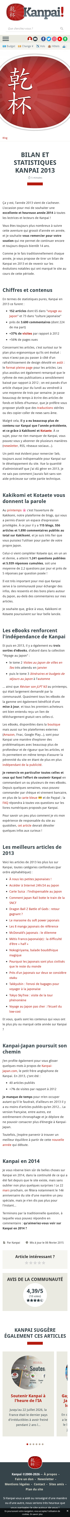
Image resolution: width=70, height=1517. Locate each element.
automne (44, 679)
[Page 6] (42, 1444)
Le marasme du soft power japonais (34, 920)
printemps (14, 510)
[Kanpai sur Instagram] (54, 39)
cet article (24, 825)
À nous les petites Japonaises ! (30, 879)
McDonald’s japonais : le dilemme (32, 933)
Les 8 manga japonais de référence (33, 926)
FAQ (5, 803)
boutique (54, 724)
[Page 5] (39, 1444)
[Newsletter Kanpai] (35, 39)
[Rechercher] (62, 28)
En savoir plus (36, 1514)
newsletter (10, 446)
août (60, 362)
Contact (39, 1484)
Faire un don (24, 1479)
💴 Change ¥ (25, 46)
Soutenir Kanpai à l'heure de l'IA (28, 1398)
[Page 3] (33, 1444)
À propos (50, 1474)
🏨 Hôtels (53, 46)
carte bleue (29, 798)
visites (27, 333)
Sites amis (56, 1484)
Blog (5, 137)
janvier (42, 667)
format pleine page (19, 367)
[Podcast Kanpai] (65, 39)
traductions (45, 408)
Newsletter (46, 1479)
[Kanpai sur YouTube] (59, 39)
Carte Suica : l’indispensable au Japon (35, 891)
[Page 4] (36, 1444)
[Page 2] (30, 1444)
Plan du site (34, 1489)
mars (6, 1190)
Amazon (9, 734)
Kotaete (46, 430)
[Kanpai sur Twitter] (49, 39)
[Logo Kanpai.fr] (35, 12)
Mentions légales (17, 1484)
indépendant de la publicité (22, 765)
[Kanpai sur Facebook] (43, 39)
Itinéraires (37, 674)
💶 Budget (9, 46)
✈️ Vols (40, 46)
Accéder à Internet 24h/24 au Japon (34, 885)
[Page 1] (27, 1444)
